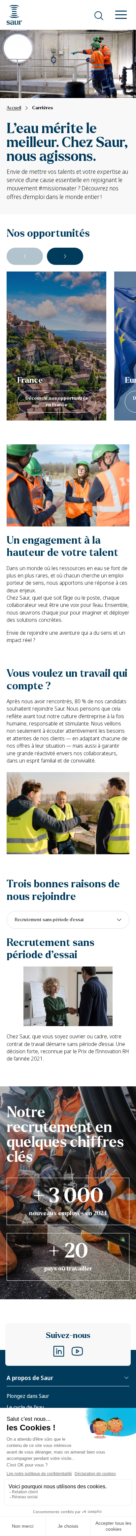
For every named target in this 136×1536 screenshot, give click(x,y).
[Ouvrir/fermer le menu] (121, 16)
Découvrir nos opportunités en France (56, 401)
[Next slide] (65, 256)
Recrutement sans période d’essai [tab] (49, 919)
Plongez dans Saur (28, 1396)
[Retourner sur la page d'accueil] (14, 15)
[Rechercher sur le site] (99, 16)
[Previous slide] (25, 256)
